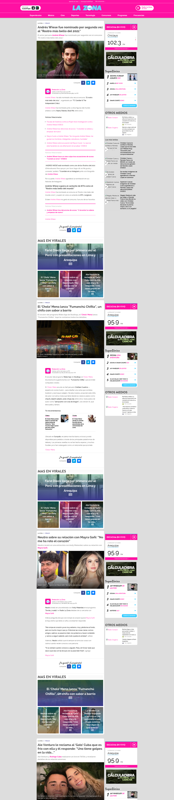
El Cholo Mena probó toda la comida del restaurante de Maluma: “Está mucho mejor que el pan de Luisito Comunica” (52, 424)
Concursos (106, 15)
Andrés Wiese (58, 35)
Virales (74, 415)
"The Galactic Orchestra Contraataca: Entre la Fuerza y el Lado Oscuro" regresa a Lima (129, 409)
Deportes (75, 15)
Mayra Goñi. (49, 613)
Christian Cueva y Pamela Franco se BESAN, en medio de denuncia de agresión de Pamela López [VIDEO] (127, 163)
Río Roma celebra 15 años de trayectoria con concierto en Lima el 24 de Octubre (129, 120)
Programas (122, 15)
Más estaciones (99, 1)
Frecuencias (139, 15)
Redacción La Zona (58, 90)
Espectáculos (35, 15)
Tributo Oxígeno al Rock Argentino (129, 640)
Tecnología (90, 15)
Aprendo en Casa (73, 1)
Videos (47, 415)
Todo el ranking (129, 106)
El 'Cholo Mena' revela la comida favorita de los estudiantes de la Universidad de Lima (78, 423)
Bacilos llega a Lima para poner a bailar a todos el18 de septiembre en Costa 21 (129, 632)
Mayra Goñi (90, 618)
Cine (63, 15)
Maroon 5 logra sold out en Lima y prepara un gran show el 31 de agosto (129, 130)
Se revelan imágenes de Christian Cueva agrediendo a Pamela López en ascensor (128, 174)
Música (51, 15)
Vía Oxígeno (127, 134)
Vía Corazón (127, 124)
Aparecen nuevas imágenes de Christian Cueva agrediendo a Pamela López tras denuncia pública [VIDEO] (128, 186)
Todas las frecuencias (121, 48)
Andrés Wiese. (53, 174)
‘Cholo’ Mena (88, 377)
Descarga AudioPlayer (87, 1)
